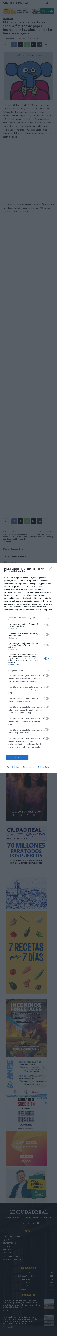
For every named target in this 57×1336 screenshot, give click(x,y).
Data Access (28, 767)
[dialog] (28, 668)
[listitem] (28, 618)
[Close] (51, 569)
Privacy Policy (44, 767)
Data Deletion (13, 767)
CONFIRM (17, 757)
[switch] (46, 625)
